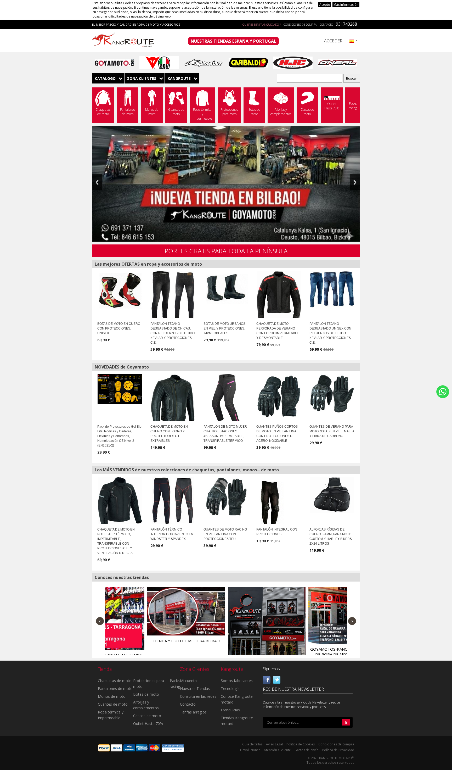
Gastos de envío (307, 750)
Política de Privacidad (338, 750)
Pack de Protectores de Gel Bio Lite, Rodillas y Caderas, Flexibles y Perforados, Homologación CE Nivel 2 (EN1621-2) (119, 436)
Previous (97, 182)
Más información (346, 4)
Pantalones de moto (115, 688)
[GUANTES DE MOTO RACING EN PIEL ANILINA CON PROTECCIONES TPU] (226, 496)
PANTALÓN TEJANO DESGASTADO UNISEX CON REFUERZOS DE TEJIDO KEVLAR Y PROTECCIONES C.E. (330, 333)
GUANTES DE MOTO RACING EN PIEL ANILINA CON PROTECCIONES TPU (225, 534)
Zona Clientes (141, 78)
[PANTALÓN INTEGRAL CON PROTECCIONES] (270, 505)
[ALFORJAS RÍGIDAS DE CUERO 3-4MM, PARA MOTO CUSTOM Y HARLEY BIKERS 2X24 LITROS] (332, 495)
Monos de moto (112, 696)
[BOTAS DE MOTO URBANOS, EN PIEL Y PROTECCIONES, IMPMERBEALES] (226, 287)
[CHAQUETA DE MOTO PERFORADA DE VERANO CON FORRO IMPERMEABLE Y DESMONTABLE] (279, 295)
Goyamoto (124, 40)
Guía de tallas (252, 744)
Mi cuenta (188, 680)
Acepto (324, 4)
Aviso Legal (274, 744)
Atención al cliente (277, 750)
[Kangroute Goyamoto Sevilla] (225, 626)
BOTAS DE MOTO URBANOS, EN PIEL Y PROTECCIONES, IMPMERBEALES (225, 328)
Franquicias (230, 709)
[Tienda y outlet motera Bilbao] (144, 611)
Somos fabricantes (237, 680)
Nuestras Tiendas (195, 688)
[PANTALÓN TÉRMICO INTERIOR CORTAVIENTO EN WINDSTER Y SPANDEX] (173, 501)
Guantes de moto (113, 704)
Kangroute (179, 78)
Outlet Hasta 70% (148, 723)
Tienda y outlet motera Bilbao (144, 640)
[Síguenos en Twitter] (277, 679)
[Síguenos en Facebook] (267, 679)
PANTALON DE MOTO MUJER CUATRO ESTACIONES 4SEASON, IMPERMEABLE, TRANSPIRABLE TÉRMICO (225, 434)
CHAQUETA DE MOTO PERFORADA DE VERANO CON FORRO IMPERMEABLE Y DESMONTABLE (277, 331)
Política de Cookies (300, 744)
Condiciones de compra (300, 24)
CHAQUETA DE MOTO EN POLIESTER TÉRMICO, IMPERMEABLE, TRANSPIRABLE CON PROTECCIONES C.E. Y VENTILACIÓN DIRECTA (116, 541)
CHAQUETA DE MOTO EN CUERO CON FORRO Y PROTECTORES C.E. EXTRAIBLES (169, 434)
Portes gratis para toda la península (226, 251)
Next (355, 182)
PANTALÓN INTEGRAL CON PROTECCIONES (276, 532)
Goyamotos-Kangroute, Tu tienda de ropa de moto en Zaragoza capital (305, 654)
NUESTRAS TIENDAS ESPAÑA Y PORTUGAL (233, 41)
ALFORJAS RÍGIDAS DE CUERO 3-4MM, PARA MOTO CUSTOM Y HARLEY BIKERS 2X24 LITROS (330, 536)
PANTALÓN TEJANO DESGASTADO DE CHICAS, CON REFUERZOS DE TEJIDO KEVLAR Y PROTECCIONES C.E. (172, 333)
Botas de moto (146, 694)
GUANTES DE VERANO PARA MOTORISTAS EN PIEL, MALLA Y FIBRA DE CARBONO (331, 431)
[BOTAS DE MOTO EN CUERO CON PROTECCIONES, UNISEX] (120, 290)
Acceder (333, 41)
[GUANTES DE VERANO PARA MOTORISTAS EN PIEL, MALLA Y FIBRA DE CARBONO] (332, 393)
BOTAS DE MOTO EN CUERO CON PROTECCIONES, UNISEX (118, 328)
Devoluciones (250, 750)
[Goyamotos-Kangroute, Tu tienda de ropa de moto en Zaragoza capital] (305, 615)
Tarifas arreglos (193, 712)
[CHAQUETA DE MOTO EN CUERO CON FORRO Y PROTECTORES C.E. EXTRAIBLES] (173, 400)
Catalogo (105, 78)
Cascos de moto (147, 715)
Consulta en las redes (198, 696)
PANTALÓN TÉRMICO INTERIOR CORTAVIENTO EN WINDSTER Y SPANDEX (171, 534)
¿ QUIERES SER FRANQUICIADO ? (261, 24)
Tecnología (230, 688)
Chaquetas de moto (115, 680)
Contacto (326, 24)
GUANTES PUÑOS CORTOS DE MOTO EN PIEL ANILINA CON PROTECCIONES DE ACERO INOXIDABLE (277, 434)
